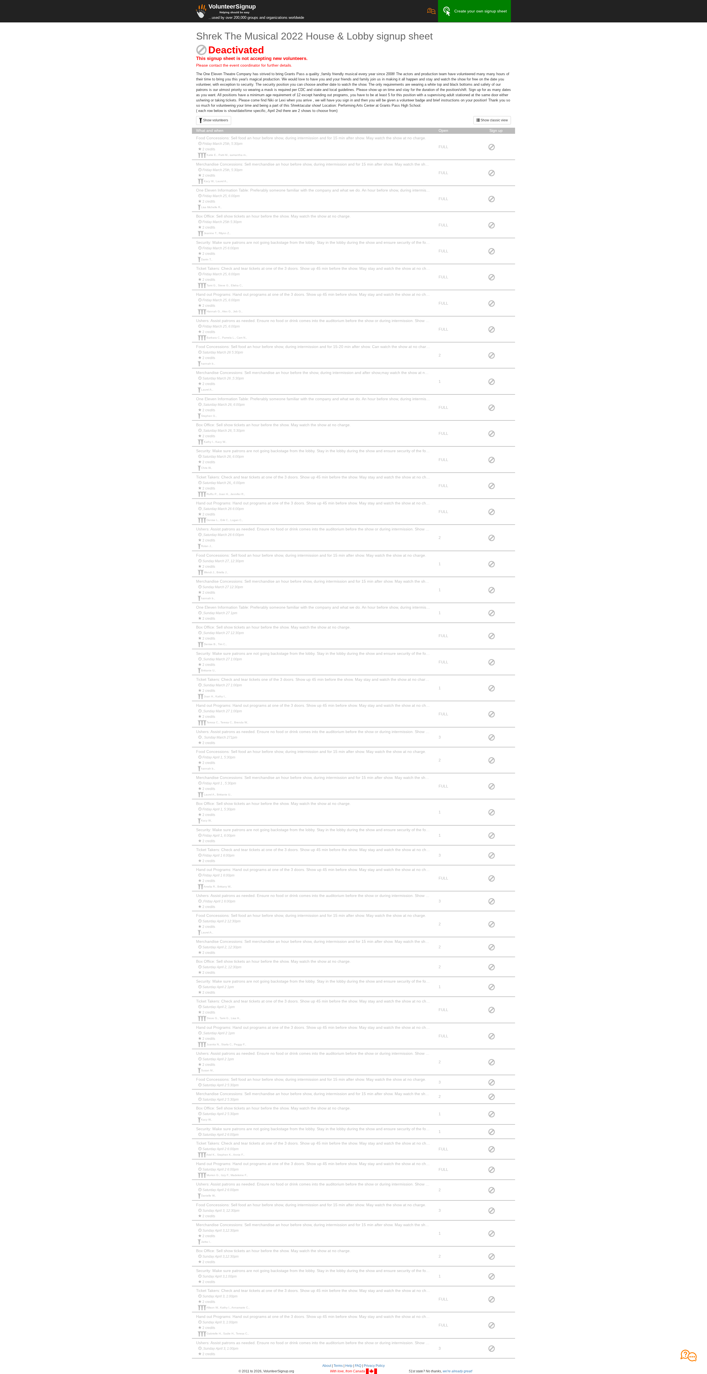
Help (348, 1366)
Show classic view (494, 120)
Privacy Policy (374, 1366)
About (326, 1366)
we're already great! (457, 1371)
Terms (338, 1366)
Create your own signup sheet (480, 11)
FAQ (358, 1366)
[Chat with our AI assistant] (431, 11)
